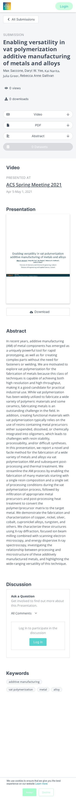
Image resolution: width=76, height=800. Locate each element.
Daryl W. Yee (34, 70)
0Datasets (40, 147)
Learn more (41, 783)
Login (64, 6)
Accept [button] (29, 792)
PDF (38, 125)
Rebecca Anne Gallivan (37, 75)
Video (38, 114)
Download (41, 312)
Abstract (38, 136)
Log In (38, 642)
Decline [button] (46, 792)
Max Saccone (13, 70)
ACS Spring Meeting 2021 (34, 185)
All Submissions (23, 19)
